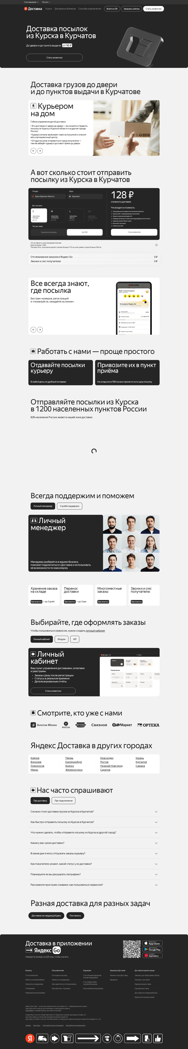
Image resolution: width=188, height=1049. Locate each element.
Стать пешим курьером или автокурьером (92, 976)
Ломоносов (37, 765)
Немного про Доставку (119, 975)
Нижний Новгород (111, 765)
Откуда (35, 191)
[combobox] (48, 196)
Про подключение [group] (63, 800)
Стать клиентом (153, 9)
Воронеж (36, 762)
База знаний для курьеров (93, 988)
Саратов (105, 769)
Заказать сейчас (132, 9)
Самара (140, 765)
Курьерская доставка (143, 984)
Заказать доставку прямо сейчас (147, 975)
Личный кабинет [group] (42, 639)
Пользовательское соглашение (53, 1025)
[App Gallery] (152, 955)
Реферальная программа (35, 993)
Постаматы (75, 915)
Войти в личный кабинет (34, 980)
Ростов (104, 762)
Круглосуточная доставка (144, 997)
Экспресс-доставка (142, 980)
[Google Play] (152, 949)
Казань (140, 758)
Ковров (35, 758)
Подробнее (29, 1011)
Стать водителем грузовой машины (90, 983)
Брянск (69, 765)
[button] (40, 151)
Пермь (69, 758)
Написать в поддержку (34, 984)
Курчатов (141, 762)
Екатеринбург (73, 762)
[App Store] (152, 943)
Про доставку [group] (40, 800)
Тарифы (28, 1025)
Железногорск (73, 769)
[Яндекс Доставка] (33, 8)
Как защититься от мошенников (64, 984)
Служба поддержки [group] (69, 506)
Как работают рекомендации (76, 1025)
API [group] (74, 639)
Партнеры (36, 1025)
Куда (71, 191)
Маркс (34, 769)
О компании (30, 988)
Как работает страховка (61, 988)
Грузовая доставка (142, 988)
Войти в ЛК (112, 9)
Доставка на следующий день (46, 915)
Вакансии (113, 980)
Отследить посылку (59, 975)
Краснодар (106, 758)
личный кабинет (95, 630)
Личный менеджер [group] (43, 506)
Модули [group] (61, 639)
